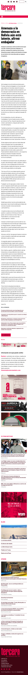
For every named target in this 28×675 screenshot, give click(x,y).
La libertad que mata (6, 546)
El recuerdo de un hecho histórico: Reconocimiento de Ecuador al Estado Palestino (14, 578)
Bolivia (3, 339)
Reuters (3, 356)
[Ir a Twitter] (11, 2)
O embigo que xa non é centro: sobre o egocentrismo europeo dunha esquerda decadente (11, 591)
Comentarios (5, 663)
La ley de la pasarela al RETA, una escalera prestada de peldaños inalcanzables (12, 609)
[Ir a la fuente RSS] (16, 2)
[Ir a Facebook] (8, 2)
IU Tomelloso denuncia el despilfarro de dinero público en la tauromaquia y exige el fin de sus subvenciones (13, 470)
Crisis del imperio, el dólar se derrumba (11, 628)
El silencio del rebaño (6, 543)
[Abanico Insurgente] (14, 422)
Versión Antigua (6, 666)
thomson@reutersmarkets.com (10, 370)
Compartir (6, 335)
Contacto (4, 658)
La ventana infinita (6, 540)
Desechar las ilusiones (7, 597)
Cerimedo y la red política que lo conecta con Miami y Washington (14, 315)
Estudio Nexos (20, 672)
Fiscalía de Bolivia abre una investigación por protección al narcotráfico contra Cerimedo (12, 311)
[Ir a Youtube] (14, 2)
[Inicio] (8, 7)
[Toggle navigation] (2, 16)
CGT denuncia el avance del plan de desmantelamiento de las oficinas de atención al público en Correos (13, 477)
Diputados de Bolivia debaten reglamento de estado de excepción (12, 329)
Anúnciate (4, 661)
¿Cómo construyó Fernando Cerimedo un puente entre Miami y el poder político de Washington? (12, 623)
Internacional (13, 23)
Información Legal (7, 665)
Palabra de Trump (6, 550)
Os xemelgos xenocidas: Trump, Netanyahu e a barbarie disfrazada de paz (13, 603)
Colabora (4, 660)
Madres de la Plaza (6, 553)
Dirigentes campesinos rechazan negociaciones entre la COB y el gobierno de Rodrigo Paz (13, 319)
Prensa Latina (4, 23)
